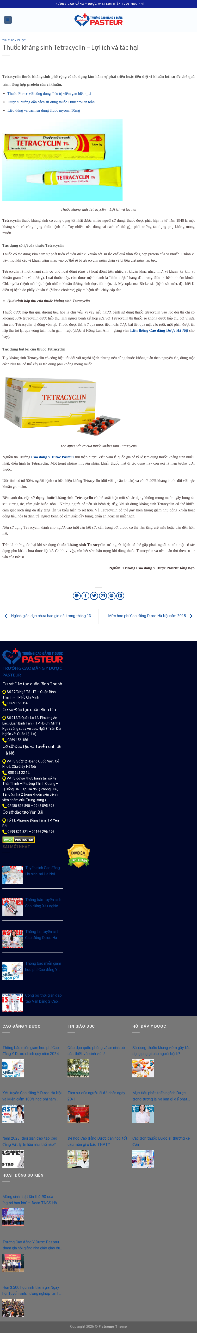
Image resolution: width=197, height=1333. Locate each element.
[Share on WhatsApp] (77, 596)
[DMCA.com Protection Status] (18, 839)
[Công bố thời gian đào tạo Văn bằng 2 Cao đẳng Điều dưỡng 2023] (12, 1003)
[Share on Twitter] (94, 596)
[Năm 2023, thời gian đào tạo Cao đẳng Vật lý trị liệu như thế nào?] (13, 1159)
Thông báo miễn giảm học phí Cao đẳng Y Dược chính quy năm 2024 (43, 967)
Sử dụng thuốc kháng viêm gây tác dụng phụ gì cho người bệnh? (161, 1050)
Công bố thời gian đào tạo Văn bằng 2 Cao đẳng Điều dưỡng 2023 (43, 999)
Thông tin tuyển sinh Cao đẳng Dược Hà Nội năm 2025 (42, 935)
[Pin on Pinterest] (112, 596)
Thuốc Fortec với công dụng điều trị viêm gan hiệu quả (49, 94)
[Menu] (8, 20)
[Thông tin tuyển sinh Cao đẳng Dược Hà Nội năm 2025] (12, 939)
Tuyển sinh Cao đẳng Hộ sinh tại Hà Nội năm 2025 (42, 871)
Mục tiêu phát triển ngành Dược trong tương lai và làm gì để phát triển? (159, 1096)
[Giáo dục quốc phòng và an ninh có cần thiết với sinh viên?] (78, 1068)
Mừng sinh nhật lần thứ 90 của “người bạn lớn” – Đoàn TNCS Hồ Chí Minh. (29, 1200)
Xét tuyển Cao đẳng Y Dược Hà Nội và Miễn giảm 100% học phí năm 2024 (32, 1096)
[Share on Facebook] (85, 596)
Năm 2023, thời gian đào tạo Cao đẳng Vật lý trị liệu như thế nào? (29, 1141)
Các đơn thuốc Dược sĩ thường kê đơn (161, 1141)
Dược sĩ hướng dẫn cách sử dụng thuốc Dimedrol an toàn (51, 102)
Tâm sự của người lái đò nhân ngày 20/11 (96, 1096)
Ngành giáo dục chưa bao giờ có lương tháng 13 (50, 616)
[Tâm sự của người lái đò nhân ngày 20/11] (78, 1114)
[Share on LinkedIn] (120, 596)
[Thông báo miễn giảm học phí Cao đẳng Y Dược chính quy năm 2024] (12, 971)
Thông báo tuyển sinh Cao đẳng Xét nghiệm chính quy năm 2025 (43, 903)
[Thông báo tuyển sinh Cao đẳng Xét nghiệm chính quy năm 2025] (12, 907)
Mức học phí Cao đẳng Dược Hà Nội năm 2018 (147, 616)
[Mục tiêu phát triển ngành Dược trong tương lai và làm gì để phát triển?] (143, 1114)
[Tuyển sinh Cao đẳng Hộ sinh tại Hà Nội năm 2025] (12, 875)
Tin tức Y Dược (14, 40)
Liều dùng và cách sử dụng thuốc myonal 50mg (43, 110)
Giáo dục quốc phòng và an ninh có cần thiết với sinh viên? (96, 1050)
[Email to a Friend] (103, 596)
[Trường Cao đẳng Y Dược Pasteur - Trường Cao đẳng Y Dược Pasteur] (98, 19)
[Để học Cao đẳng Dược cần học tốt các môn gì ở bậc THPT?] (78, 1159)
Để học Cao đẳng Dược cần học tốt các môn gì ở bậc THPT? (97, 1141)
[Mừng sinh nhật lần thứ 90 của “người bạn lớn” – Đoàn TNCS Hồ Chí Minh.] (13, 1217)
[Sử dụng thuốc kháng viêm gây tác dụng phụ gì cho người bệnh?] (143, 1068)
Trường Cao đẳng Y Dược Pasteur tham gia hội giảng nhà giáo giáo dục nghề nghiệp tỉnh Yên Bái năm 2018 (32, 1245)
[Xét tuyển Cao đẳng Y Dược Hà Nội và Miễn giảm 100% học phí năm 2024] (13, 1114)
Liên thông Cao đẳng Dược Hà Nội (159, 330)
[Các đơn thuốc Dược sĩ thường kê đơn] (143, 1159)
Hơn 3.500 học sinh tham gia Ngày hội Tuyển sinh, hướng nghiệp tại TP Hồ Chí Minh (32, 1291)
